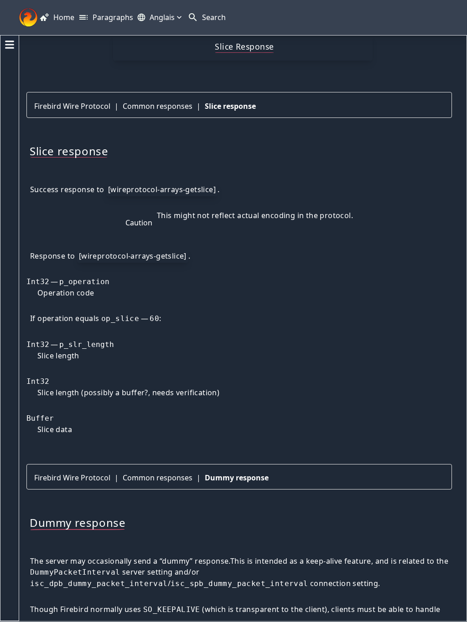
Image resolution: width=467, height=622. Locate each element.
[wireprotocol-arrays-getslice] (162, 189)
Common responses (157, 106)
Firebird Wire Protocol (72, 106)
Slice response (230, 106)
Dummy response (237, 478)
